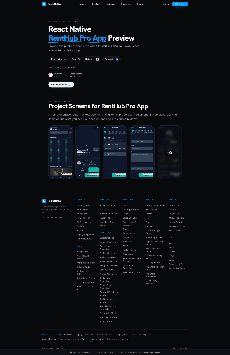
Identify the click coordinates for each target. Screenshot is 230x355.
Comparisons (106, 232)
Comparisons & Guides (129, 223)
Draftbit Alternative (108, 274)
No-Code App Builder (83, 272)
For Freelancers (84, 222)
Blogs (125, 214)
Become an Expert (177, 226)
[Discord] (60, 217)
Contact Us (174, 205)
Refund (172, 256)
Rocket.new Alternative (105, 279)
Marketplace (69, 67)
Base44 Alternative (108, 261)
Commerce (54, 67)
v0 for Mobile (106, 321)
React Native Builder (86, 278)
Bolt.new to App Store (153, 249)
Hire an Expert (175, 222)
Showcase (127, 241)
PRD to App (105, 209)
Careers (172, 209)
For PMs (80, 226)
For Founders (82, 209)
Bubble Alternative (108, 253)
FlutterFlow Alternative (105, 247)
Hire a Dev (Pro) (84, 239)
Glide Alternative (107, 270)
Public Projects (129, 250)
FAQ (148, 218)
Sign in (166, 4)
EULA (171, 260)
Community (128, 237)
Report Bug (174, 214)
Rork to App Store (154, 237)
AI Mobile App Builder (83, 257)
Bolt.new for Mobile (108, 313)
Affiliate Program (176, 218)
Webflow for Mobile (108, 317)
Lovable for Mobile (108, 238)
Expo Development (85, 282)
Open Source (129, 233)
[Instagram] (56, 217)
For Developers (83, 218)
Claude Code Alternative (106, 286)
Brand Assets (175, 230)
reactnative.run (64, 339)
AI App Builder (83, 251)
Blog (148, 222)
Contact (149, 226)
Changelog (128, 254)
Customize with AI (59, 84)
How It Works (152, 209)
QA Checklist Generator (128, 266)
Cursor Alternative (108, 242)
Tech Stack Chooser (132, 272)
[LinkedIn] (48, 217)
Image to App (106, 218)
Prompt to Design (107, 205)
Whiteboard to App (108, 214)
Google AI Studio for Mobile (109, 293)
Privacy (172, 243)
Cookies (172, 251)
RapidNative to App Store (154, 243)
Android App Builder (86, 263)
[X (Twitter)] (43, 217)
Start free (180, 4)
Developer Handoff (131, 209)
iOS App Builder (84, 267)
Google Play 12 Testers (152, 282)
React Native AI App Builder (132, 259)
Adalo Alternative (107, 257)
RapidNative (54, 4)
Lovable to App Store (106, 223)
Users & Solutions (130, 218)
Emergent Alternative (109, 265)
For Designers (83, 205)
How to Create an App (85, 287)
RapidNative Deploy (88, 334)
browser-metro (109, 339)
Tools (125, 246)
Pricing (140, 4)
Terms (172, 247)
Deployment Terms (177, 264)
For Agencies (82, 214)
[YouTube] (52, 217)
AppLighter (134, 334)
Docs (125, 205)
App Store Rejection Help (155, 268)
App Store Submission (151, 275)
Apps (125, 229)
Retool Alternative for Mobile (108, 307)
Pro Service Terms (177, 268)
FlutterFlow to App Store (154, 257)
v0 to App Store (153, 262)
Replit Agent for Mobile (107, 300)
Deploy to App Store (86, 234)
